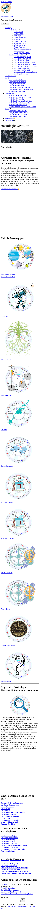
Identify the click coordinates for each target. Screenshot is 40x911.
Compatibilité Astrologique (10, 820)
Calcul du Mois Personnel (18, 105)
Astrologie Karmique (21, 74)
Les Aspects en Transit (9, 843)
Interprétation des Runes (17, 116)
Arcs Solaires (5, 609)
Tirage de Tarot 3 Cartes (17, 80)
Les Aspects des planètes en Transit (25, 66)
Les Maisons (5, 809)
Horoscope (17, 35)
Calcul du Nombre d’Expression (20, 97)
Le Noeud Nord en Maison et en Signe (14, 868)
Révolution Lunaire (20, 45)
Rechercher (5, 897)
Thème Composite (20, 41)
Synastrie (17, 39)
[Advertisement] (20, 215)
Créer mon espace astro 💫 (10, 189)
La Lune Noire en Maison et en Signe (14, 871)
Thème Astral (18, 32)
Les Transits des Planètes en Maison (14, 845)
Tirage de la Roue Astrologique (19, 87)
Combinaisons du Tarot (17, 91)
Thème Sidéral (18, 34)
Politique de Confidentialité (16, 906)
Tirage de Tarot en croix (17, 84)
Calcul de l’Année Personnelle (19, 103)
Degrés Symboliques (8, 645)
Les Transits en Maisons (22, 68)
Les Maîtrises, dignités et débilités (13, 812)
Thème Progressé (19, 47)
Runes (7, 109)
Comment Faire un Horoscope (12, 803)
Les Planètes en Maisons (9, 838)
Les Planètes (5, 811)
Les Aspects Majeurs (8, 814)
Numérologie (9, 93)
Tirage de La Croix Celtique (18, 114)
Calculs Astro (13, 30)
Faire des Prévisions (8, 824)
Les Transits (5, 818)
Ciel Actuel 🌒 (10, 120)
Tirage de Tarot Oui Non (17, 82)
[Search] (23, 900)
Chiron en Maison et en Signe (11, 869)
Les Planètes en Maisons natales (24, 62)
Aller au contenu (6, 2)
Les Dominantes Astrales (10, 816)
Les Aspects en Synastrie (22, 70)
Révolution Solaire (20, 43)
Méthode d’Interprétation (10, 822)
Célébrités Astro (10, 76)
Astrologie (8, 28)
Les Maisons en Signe (8, 840)
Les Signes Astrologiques (22, 59)
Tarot (7, 78)
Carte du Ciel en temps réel (11, 892)
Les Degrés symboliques (22, 53)
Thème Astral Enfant (8, 277)
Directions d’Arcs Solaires (22, 49)
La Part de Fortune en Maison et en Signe (16, 873)
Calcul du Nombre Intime (18, 99)
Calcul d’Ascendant (8, 888)
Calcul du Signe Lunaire (10, 890)
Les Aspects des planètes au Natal (25, 64)
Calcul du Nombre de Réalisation (20, 101)
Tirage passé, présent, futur (18, 113)
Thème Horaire (19, 51)
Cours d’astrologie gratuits (22, 57)
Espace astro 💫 (10, 118)
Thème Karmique (19, 37)
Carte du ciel (5, 884)
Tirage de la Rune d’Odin (18, 111)
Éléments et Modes (7, 807)
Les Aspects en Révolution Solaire (25, 72)
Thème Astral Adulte (8, 274)
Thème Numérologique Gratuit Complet (22, 107)
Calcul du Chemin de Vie (17, 95)
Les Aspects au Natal (8, 841)
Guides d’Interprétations (17, 55)
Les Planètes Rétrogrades (10, 864)
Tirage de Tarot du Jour (17, 85)
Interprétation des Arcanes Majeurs (21, 89)
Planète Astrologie (7, 16)
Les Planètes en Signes (21, 60)
